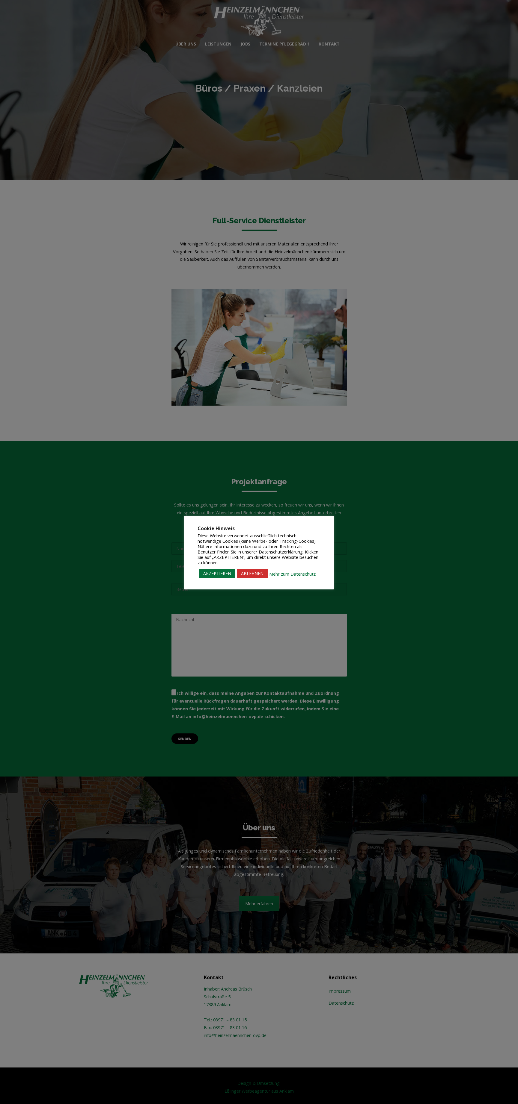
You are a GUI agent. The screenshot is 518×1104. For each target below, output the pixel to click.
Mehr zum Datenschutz (292, 574)
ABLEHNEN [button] (252, 573)
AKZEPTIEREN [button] (217, 573)
